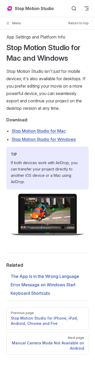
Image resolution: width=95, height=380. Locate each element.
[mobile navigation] (86, 8)
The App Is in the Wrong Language (45, 276)
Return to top (78, 23)
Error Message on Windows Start (43, 284)
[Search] (74, 8)
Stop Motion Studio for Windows (44, 139)
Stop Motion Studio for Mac (39, 131)
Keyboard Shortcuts (30, 293)
